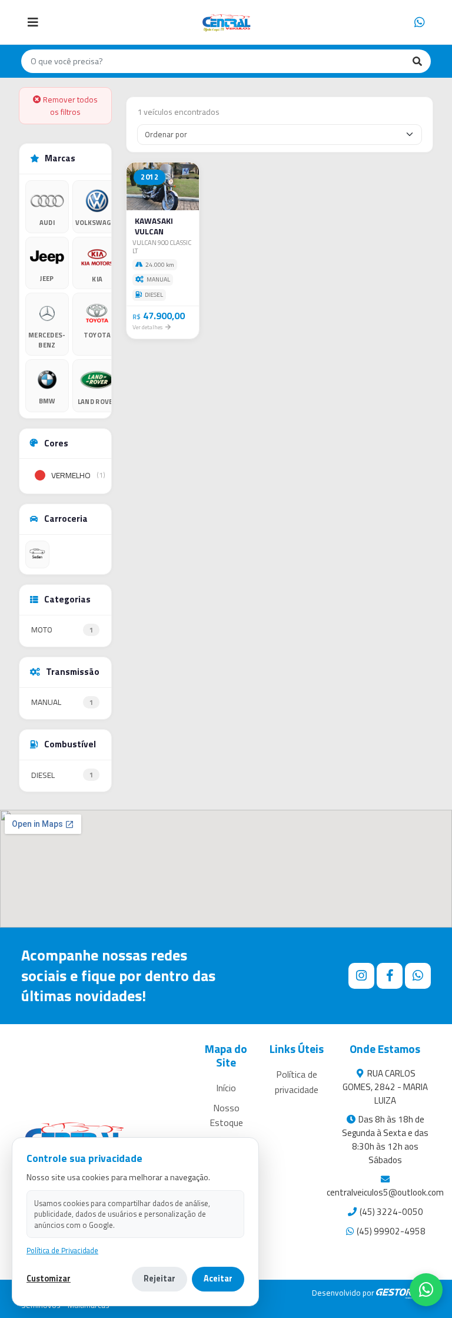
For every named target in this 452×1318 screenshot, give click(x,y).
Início (226, 1088)
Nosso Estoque (226, 1115)
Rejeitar (159, 1278)
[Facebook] (390, 976)
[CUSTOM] (37, 554)
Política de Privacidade (62, 1250)
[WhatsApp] (419, 22)
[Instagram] (361, 976)
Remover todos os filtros (69, 105)
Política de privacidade (296, 1082)
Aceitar (218, 1278)
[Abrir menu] (33, 22)
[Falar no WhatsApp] (426, 1289)
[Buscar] (417, 61)
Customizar (48, 1279)
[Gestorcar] (403, 1293)
